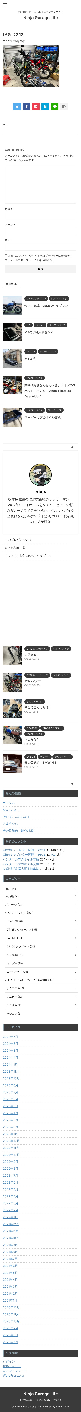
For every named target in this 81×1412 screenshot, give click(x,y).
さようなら (32, 739)
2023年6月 (10, 1099)
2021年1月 (10, 1300)
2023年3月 (10, 1120)
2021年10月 (11, 1238)
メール (10, 224)
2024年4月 (10, 1057)
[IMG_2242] (45, 106)
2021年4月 (10, 1279)
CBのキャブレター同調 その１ (24, 850)
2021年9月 (10, 1245)
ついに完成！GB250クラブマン (46, 306)
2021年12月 (11, 1224)
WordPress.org (13, 1375)
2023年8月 (10, 1085)
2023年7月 (10, 1092)
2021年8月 (10, 1252)
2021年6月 (10, 1266)
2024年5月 (10, 1050)
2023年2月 (10, 1127)
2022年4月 (10, 1196)
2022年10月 (11, 1155)
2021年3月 (10, 1286)
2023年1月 (10, 1134)
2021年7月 (10, 1259)
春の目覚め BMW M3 (40, 762)
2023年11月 (11, 1071)
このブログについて (18, 540)
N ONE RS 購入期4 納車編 (21, 868)
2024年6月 (10, 1043)
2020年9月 (10, 1328)
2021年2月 (10, 1293)
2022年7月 (10, 1175)
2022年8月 (10, 1168)
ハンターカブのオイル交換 (21, 859)
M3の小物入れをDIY (38, 332)
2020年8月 (10, 1335)
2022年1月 (10, 1217)
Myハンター (32, 681)
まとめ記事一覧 (15, 548)
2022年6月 (10, 1182)
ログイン (9, 1361)
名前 (8, 208)
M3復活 (29, 359)
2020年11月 (11, 1314)
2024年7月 (10, 1037)
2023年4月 (10, 1113)
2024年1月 (10, 1064)
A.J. (53, 854)
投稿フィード (12, 1366)
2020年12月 (11, 1307)
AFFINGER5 (63, 1406)
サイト (9, 240)
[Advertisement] (40, 602)
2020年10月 (11, 1321)
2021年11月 (10, 1231)
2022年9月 (10, 1161)
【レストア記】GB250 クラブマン (28, 556)
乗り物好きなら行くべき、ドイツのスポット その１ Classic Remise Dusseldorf (50, 390)
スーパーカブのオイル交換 (42, 417)
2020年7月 (10, 1342)
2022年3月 (10, 1203)
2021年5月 (10, 1273)
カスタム (30, 654)
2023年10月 (11, 1078)
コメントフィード (15, 1371)
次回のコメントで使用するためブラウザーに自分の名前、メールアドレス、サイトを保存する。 (38, 258)
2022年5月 (10, 1189)
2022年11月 (11, 1148)
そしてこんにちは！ (38, 707)
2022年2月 (10, 1210)
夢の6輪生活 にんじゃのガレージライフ (41, 1400)
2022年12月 (11, 1141)
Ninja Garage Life (40, 17)
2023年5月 (10, 1106)
